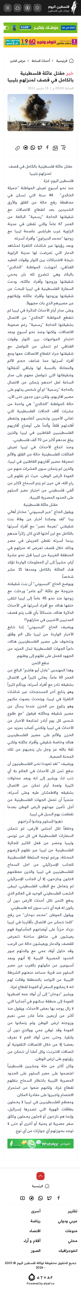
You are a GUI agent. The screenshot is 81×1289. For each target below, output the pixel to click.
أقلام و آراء (32, 1240)
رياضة (35, 1221)
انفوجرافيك (67, 1250)
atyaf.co (48, 1283)
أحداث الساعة (41, 61)
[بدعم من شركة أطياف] (41, 1276)
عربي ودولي (67, 1221)
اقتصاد (34, 1230)
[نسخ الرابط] (17, 148)
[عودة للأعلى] (40, 1176)
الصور (35, 1250)
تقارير (72, 1211)
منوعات (71, 1230)
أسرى (35, 1211)
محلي (72, 1240)
